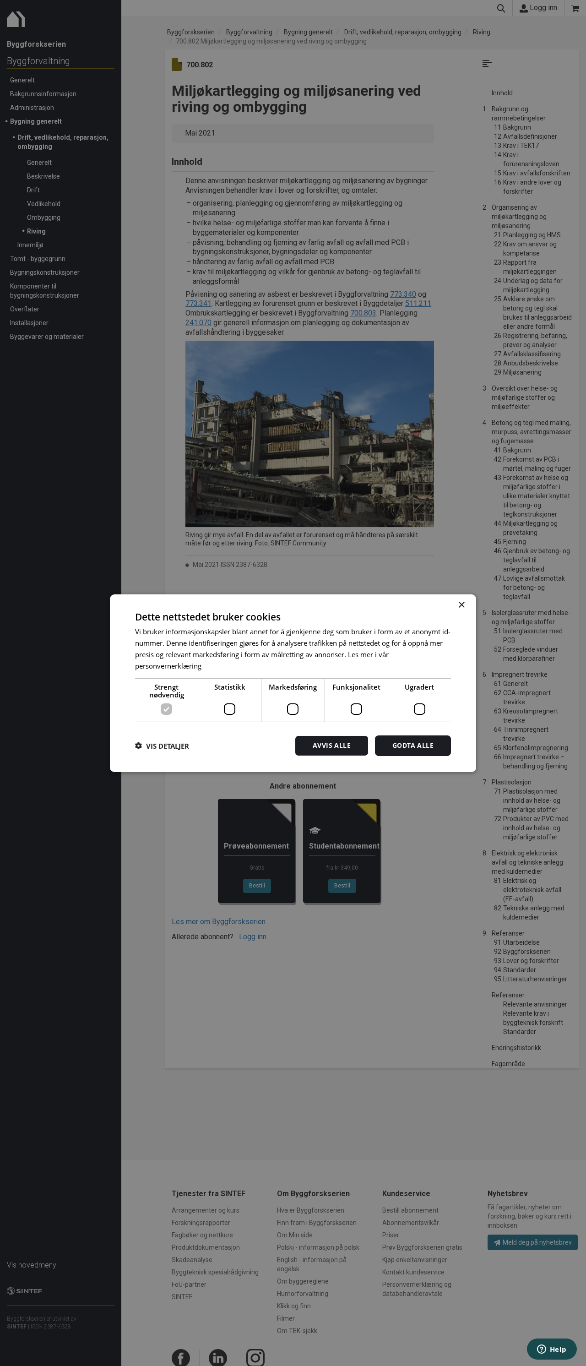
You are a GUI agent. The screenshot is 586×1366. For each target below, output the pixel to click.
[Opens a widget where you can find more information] (551, 1350)
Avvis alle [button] (332, 745)
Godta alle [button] (413, 745)
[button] (162, 745)
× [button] (461, 604)
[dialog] (293, 683)
